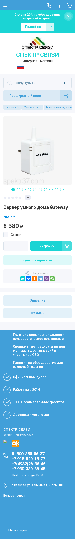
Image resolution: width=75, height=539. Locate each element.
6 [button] (40, 189)
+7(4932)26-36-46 (28, 463)
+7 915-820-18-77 (28, 458)
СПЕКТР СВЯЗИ (37, 54)
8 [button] (51, 189)
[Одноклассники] (34, 278)
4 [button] (29, 189)
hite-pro (9, 217)
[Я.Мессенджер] (22, 278)
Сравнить (17, 235)
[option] (37, 150)
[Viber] (46, 278)
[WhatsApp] (52, 278)
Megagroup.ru (17, 530)
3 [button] (24, 189)
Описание (37, 300)
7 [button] (45, 189)
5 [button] (34, 189)
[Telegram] (40, 278)
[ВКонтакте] (28, 278)
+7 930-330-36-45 (28, 468)
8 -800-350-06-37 (28, 453)
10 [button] (62, 189)
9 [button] (56, 189)
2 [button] (18, 189)
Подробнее (33, 26)
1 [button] (13, 189)
